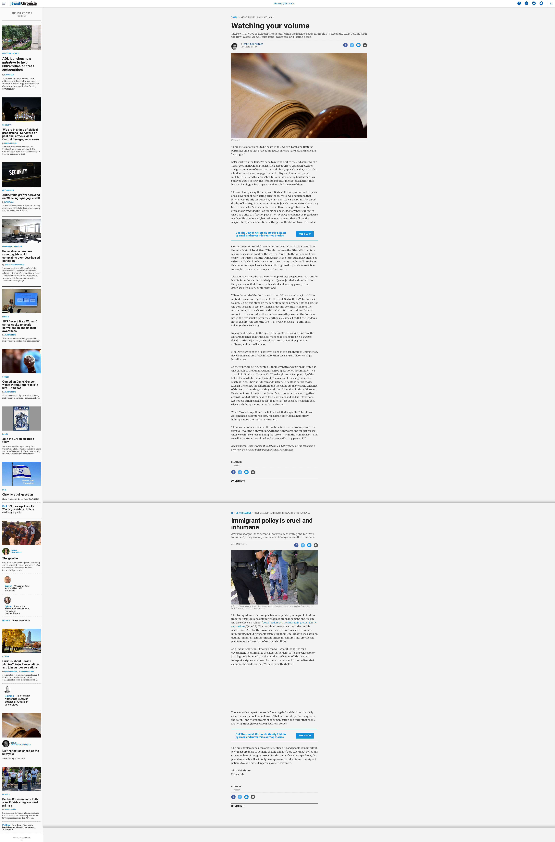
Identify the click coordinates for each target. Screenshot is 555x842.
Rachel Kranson (10, 671)
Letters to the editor (21, 620)
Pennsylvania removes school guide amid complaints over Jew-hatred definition (21, 256)
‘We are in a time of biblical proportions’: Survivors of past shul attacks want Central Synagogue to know (20, 134)
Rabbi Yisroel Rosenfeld (21, 745)
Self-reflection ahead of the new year (20, 752)
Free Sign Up (305, 234)
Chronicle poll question (17, 494)
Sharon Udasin (10, 809)
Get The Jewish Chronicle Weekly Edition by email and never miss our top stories (261, 234)
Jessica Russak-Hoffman (14, 265)
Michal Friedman (27, 671)
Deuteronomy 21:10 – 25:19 (13, 758)
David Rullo (9, 75)
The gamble (10, 558)
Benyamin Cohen (10, 143)
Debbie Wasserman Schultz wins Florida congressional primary (20, 802)
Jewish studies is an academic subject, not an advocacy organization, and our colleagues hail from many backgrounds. (20, 677)
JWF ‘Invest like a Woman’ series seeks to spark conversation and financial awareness (19, 326)
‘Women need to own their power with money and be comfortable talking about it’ (21, 339)
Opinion (236, 465)
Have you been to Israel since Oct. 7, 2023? (20, 499)
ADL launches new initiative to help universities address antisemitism (18, 64)
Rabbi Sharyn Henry (253, 44)
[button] (551, 3)
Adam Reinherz (10, 335)
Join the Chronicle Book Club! (18, 440)
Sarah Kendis (16, 552)
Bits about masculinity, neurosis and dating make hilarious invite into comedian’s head (20, 396)
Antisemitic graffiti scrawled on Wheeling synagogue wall (21, 196)
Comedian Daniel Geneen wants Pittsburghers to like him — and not (20, 385)
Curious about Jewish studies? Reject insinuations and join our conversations (21, 664)
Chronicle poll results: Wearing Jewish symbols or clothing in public (18, 509)
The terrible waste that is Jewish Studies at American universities (17, 700)
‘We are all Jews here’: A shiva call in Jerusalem (17, 588)
